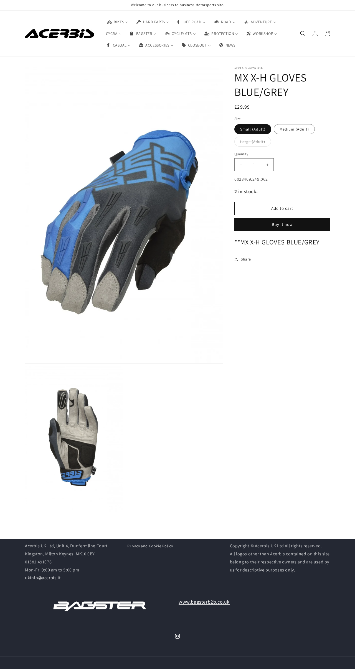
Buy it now (282, 224)
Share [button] (246, 259)
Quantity (241, 154)
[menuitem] (117, 22)
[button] (303, 33)
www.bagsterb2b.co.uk (204, 602)
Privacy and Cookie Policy (150, 545)
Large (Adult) (255, 143)
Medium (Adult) (294, 129)
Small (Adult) (252, 129)
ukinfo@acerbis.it (42, 578)
